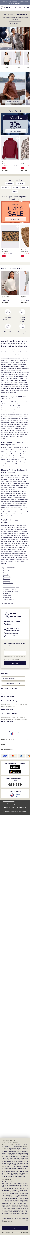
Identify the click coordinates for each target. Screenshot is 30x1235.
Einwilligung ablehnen (7, 1232)
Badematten (6, 187)
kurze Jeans (6, 581)
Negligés (5, 575)
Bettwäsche (9, 183)
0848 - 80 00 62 (7, 722)
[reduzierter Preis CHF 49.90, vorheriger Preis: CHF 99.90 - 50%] (10, 148)
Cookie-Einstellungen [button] (22, 807)
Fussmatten (20, 183)
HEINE (3, 744)
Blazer (6, 424)
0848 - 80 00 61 (7, 709)
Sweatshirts (6, 593)
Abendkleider (8, 362)
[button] (2, 7)
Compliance (12, 807)
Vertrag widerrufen (9, 803)
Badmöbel (11, 491)
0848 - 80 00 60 (7, 697)
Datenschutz (24, 803)
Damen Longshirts (8, 599)
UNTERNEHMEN (7, 749)
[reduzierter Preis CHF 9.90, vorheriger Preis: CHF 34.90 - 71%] (10, 236)
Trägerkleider (7, 595)
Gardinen (16, 187)
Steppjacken (7, 573)
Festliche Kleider (8, 583)
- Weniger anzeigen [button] (7, 603)
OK (15, 1228)
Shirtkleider (6, 579)
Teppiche (25, 187)
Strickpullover (7, 597)
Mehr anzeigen (15, 659)
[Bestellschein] (20, 7)
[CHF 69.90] (10, 283)
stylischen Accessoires (13, 358)
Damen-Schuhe (7, 571)
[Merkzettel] (24, 7)
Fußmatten (16, 514)
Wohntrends (12, 372)
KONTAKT (4, 673)
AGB (18, 803)
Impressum (5, 807)
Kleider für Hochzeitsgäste (11, 587)
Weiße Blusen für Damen (10, 591)
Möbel (15, 191)
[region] (15, 1186)
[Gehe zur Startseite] (7, 7)
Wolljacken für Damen (9, 589)
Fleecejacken (7, 585)
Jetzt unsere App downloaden (15, 763)
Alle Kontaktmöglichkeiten (12, 683)
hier (3, 1166)
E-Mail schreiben (8, 679)
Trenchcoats (6, 577)
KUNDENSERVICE (7, 739)
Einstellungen (24, 1232)
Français (16, 734)
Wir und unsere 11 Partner (9, 1145)
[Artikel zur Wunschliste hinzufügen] (17, 138)
